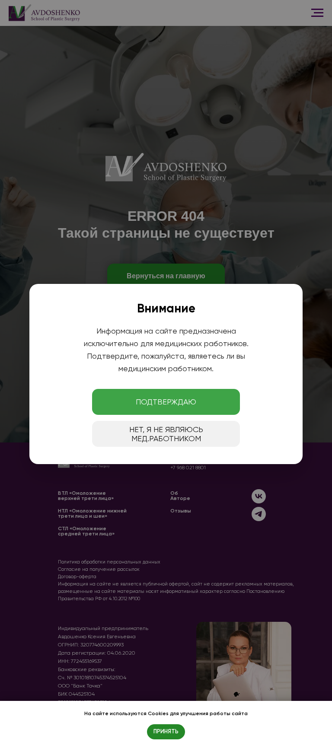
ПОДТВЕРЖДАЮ (166, 401)
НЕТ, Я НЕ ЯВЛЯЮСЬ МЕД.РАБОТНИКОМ (166, 434)
